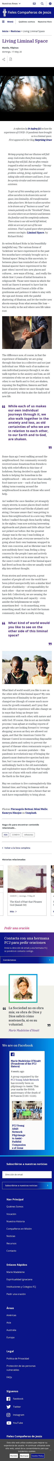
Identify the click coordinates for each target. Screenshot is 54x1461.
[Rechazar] (50, 1450)
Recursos (11, 1243)
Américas (11, 1315)
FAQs (9, 1377)
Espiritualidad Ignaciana (19, 1279)
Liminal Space (35, 232)
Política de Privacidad (17, 1358)
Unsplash (30, 812)
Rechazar (24, 1456)
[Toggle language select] (50, 3)
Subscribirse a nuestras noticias (21, 1185)
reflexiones (28, 835)
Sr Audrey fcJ (34, 128)
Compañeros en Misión (19, 1228)
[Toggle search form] (42, 3)
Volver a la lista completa (17, 848)
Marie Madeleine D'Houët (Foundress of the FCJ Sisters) (26, 1063)
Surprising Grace (43, 139)
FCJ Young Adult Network (25, 1079)
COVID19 (15, 835)
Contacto (11, 1250)
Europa (10, 1337)
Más (12, 912)
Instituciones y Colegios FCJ (21, 1286)
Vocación (11, 1214)
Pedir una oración (16, 1294)
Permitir (13, 1456)
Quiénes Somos (14, 1206)
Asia (5, 835)
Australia (11, 1330)
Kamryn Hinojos (11, 812)
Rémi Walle (41, 809)
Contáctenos (9, 960)
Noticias (10, 1236)
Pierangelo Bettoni (22, 809)
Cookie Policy (38, 1456)
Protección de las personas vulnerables (21, 1367)
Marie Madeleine (15, 1272)
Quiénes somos (27, 21)
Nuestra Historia (15, 1221)
